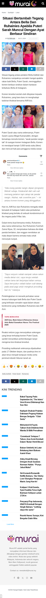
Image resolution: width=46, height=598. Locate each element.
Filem (4, 395)
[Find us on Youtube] (31, 577)
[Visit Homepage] (23, 4)
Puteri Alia (11, 38)
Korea (4, 472)
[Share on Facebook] (6, 69)
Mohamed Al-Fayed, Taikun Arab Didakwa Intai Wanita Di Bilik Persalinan (31, 428)
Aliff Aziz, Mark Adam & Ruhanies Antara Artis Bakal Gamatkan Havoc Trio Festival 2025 (22, 322)
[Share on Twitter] (15, 69)
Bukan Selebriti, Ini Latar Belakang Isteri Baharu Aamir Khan (31, 450)
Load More (10, 524)
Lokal (17, 12)
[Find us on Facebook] (14, 577)
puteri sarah (17, 374)
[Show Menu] (3, 3)
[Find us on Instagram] (27, 577)
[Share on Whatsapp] (23, 69)
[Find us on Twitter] (23, 577)
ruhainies (25, 374)
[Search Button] (43, 3)
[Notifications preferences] (1, 596)
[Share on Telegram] (32, 69)
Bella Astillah (6, 374)
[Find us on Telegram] (18, 577)
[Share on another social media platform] (40, 69)
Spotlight (11, 12)
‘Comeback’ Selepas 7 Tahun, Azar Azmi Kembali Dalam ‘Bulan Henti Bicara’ (32, 439)
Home (4, 12)
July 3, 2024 (22, 38)
